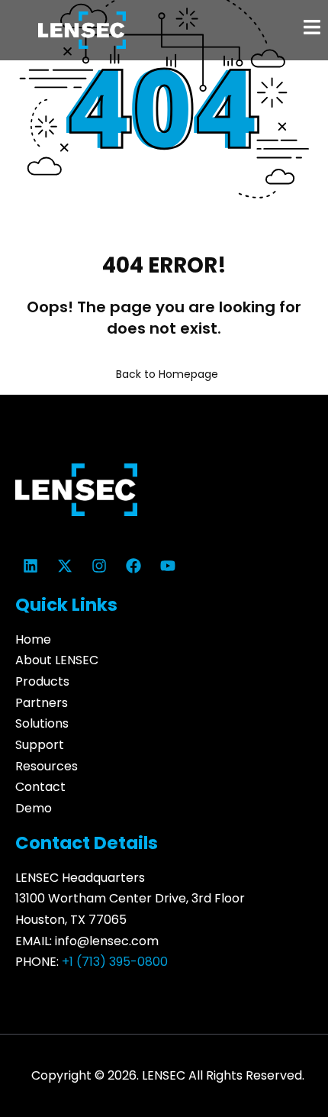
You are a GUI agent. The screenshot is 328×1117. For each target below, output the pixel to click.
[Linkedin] (30, 565)
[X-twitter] (65, 565)
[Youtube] (168, 565)
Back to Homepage (167, 374)
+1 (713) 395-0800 (115, 961)
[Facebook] (133, 565)
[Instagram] (99, 565)
